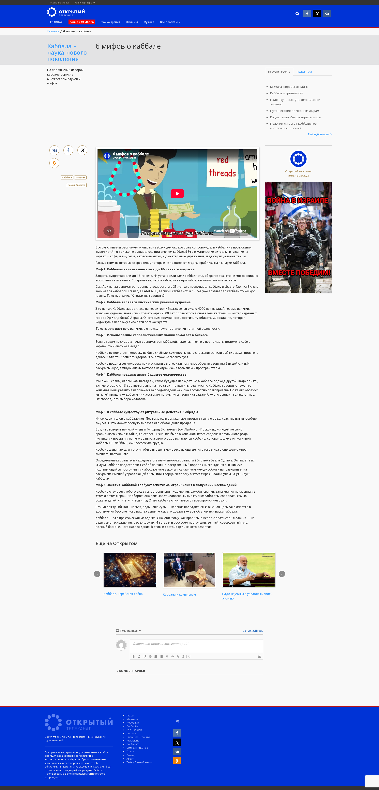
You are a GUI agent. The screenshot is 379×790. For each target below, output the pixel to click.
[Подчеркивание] (144, 656)
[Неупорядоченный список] (161, 656)
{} (183, 656)
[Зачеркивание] (150, 656)
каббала (67, 177)
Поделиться (304, 71)
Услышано (133, 740)
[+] (188, 656)
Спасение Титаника (138, 737)
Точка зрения (110, 22)
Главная (53, 31)
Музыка (149, 22)
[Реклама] (298, 237)
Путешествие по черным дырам (294, 111)
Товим (130, 751)
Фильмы (132, 22)
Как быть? (133, 744)
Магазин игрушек (137, 748)
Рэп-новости (134, 730)
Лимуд (130, 755)
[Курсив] (139, 656)
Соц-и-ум (132, 733)
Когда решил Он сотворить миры (295, 117)
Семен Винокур (76, 184)
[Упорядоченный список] (156, 656)
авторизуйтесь (253, 630)
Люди (130, 715)
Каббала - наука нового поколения (67, 52)
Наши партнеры (84, 2)
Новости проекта (279, 71)
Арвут (130, 758)
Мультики (132, 719)
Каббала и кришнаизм (286, 93)
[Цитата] (167, 656)
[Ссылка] (178, 656)
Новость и (133, 722)
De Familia (132, 726)
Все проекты (169, 22)
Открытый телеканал (298, 171)
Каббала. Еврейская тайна (289, 87)
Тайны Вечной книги (139, 762)
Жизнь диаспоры (59, 2)
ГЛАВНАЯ (56, 22)
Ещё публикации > (320, 134)
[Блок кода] (172, 656)
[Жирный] (133, 656)
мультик (80, 177)
